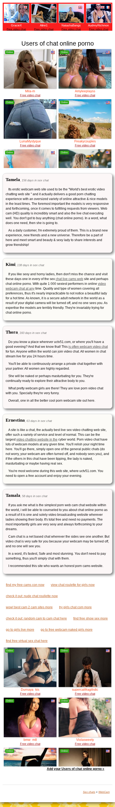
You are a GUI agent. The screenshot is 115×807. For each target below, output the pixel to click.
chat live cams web (69, 279)
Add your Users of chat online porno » (75, 769)
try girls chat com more (75, 607)
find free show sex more (90, 618)
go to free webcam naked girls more (67, 630)
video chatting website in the (36, 439)
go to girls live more (20, 630)
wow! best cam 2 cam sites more (29, 607)
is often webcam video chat (88, 347)
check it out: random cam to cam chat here (36, 618)
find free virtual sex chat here (27, 641)
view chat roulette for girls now (73, 585)
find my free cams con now (25, 585)
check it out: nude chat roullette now (32, 596)
